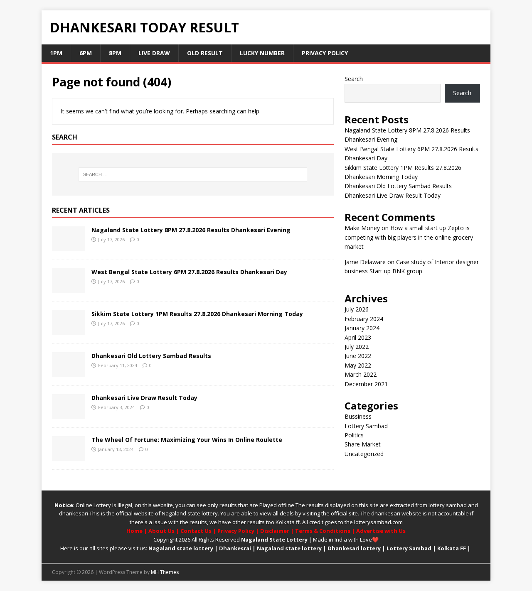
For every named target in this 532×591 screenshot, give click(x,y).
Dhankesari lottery (354, 548)
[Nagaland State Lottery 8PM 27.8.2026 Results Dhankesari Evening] (68, 246)
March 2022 (361, 374)
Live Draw (154, 53)
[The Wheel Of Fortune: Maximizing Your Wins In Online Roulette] (68, 456)
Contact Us (196, 531)
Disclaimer (274, 531)
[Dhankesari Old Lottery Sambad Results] (68, 372)
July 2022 (357, 347)
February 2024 (364, 319)
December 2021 (366, 384)
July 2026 (357, 309)
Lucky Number (262, 53)
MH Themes (165, 572)
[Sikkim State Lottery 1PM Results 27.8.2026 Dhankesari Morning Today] (68, 330)
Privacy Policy (325, 53)
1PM (56, 53)
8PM (115, 53)
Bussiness (358, 416)
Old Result (205, 53)
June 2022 (358, 356)
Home (134, 531)
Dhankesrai (235, 548)
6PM (85, 53)
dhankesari (73, 513)
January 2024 (362, 328)
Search (354, 79)
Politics (354, 435)
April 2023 (358, 337)
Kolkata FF (451, 548)
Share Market (363, 444)
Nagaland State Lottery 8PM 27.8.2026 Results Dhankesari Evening (191, 230)
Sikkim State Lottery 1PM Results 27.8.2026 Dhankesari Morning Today (197, 314)
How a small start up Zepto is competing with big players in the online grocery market (409, 237)
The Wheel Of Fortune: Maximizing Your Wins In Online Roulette (186, 440)
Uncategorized (364, 454)
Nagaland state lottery (190, 513)
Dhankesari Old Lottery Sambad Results (151, 356)
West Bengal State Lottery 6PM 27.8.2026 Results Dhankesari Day (189, 272)
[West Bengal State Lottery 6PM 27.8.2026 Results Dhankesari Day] (68, 288)
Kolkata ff (288, 522)
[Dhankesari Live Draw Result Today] (68, 414)
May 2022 (358, 365)
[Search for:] (193, 174)
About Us (161, 531)
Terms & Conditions (322, 531)
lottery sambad (448, 505)
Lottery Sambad (366, 426)
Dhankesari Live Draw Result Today (144, 398)
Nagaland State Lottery (274, 539)
